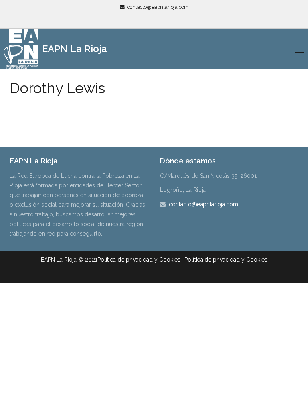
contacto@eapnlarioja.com (157, 7)
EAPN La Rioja (73, 49)
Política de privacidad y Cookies (138, 259)
